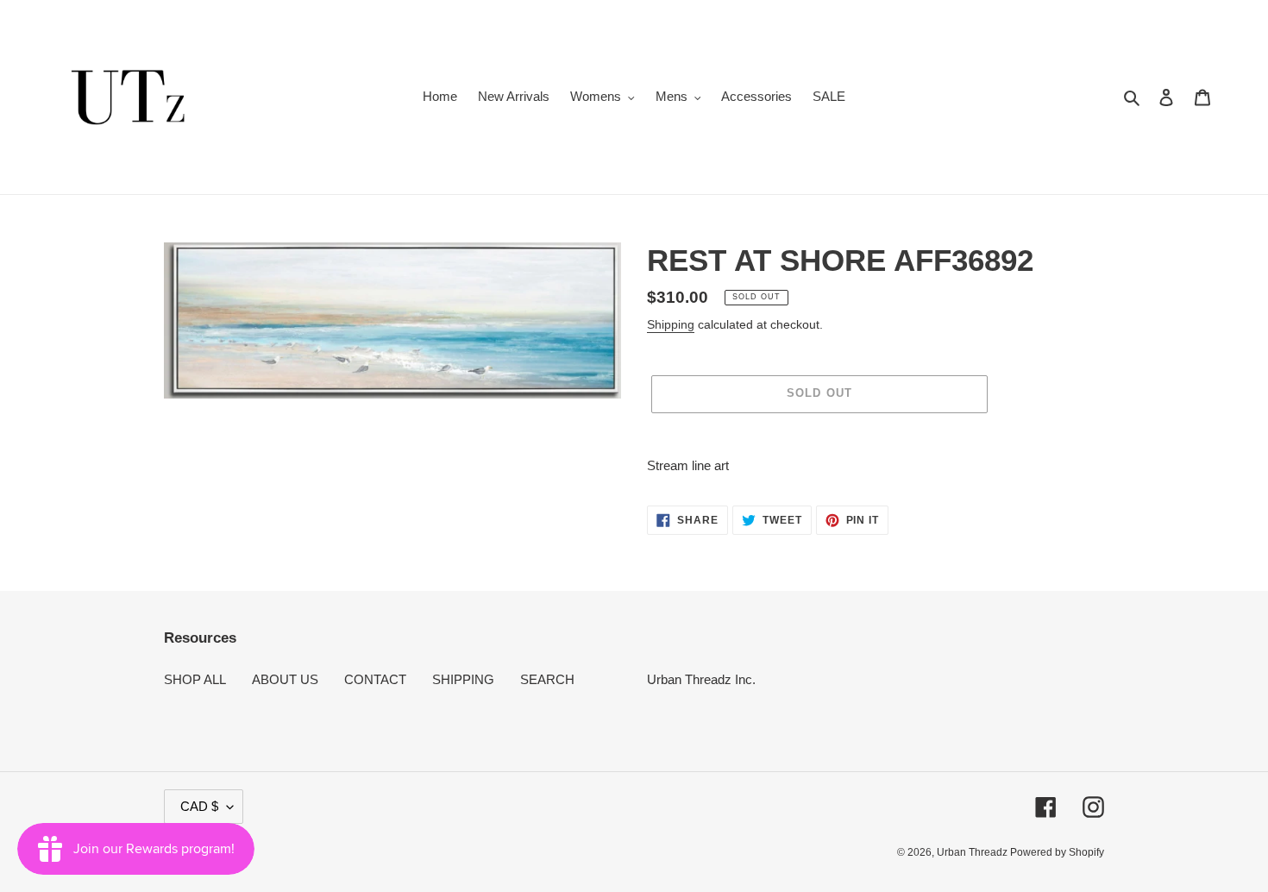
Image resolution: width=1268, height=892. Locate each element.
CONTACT (375, 679)
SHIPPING (463, 679)
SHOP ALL (195, 679)
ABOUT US (285, 679)
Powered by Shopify (1057, 852)
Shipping (670, 324)
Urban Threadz (973, 852)
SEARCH (547, 679)
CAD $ (199, 806)
